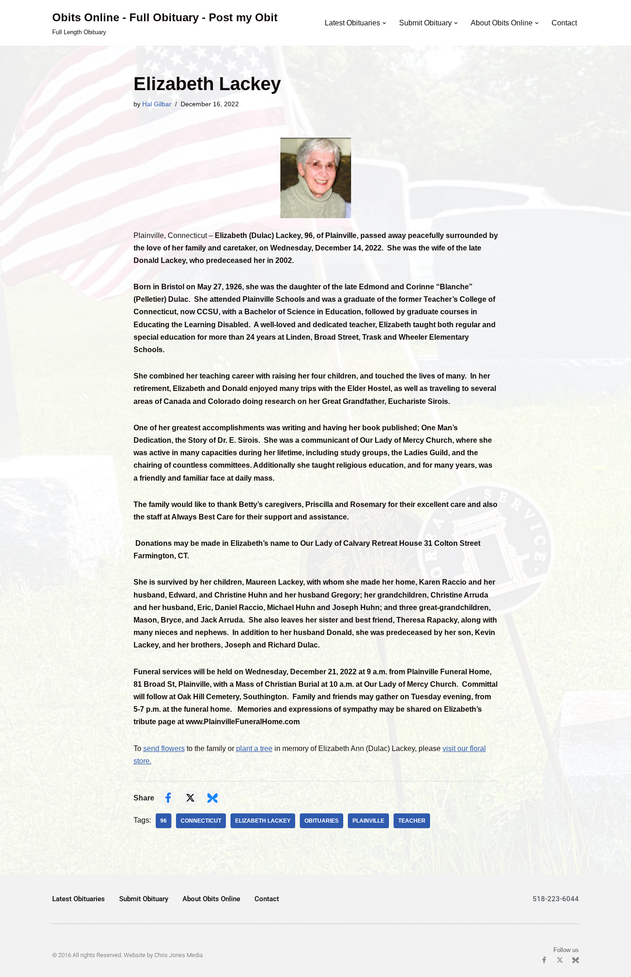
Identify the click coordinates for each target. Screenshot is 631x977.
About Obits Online (211, 899)
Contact (564, 23)
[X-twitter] (560, 960)
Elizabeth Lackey (263, 821)
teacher (411, 821)
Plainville (368, 821)
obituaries (321, 821)
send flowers (164, 748)
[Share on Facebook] (168, 797)
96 (163, 821)
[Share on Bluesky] (212, 797)
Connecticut (201, 821)
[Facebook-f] (544, 960)
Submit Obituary (143, 899)
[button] (384, 23)
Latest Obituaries (78, 899)
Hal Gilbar (156, 104)
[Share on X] (190, 797)
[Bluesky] (575, 960)
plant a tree (254, 748)
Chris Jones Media (178, 955)
